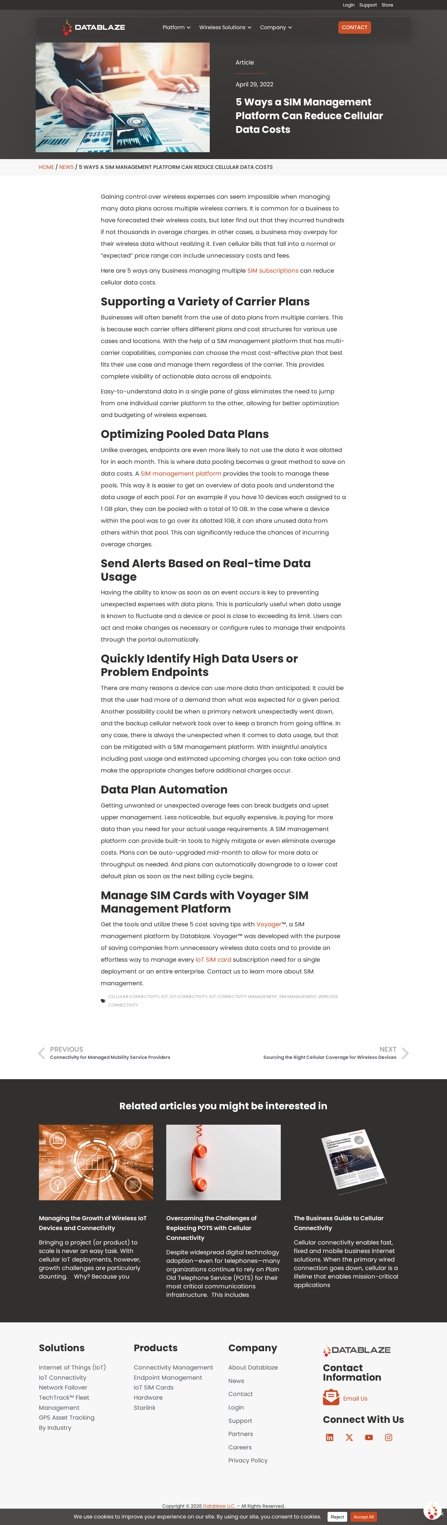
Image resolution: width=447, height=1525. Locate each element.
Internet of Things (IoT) (72, 1367)
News (66, 167)
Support (368, 5)
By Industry (55, 1428)
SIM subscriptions (272, 270)
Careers (240, 1447)
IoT (164, 996)
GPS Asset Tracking (67, 1417)
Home (46, 167)
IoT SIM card (213, 959)
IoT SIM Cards (153, 1387)
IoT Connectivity (188, 996)
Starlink (144, 1408)
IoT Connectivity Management (243, 996)
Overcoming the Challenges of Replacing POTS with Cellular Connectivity (211, 1228)
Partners (240, 1434)
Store (387, 5)
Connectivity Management (173, 1367)
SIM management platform (181, 473)
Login (349, 5)
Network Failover (63, 1387)
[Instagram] (388, 1437)
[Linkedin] (329, 1437)
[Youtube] (368, 1437)
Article (245, 62)
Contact (240, 1394)
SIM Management (297, 996)
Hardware (148, 1397)
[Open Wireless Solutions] (249, 27)
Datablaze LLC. (219, 1506)
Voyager (269, 924)
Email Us (355, 1398)
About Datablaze (253, 1367)
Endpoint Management (168, 1377)
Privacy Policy (248, 1460)
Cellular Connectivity (133, 996)
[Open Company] (290, 27)
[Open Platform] (188, 27)
